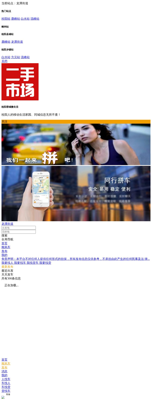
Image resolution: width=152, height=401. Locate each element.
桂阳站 (5, 18)
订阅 (3, 394)
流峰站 (34, 18)
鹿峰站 (15, 18)
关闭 (4, 61)
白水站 (25, 18)
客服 (8, 394)
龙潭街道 (17, 41)
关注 (4, 121)
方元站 (15, 57)
